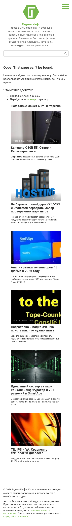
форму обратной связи (15, 516)
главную (32, 99)
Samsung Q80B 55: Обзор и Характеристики (31, 149)
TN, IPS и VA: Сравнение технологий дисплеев (29, 451)
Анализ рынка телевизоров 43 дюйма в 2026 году (34, 269)
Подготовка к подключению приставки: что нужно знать (32, 328)
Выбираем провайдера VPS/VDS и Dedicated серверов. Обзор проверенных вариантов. (35, 207)
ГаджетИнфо (31, 24)
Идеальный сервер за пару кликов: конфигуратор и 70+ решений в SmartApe (32, 389)
